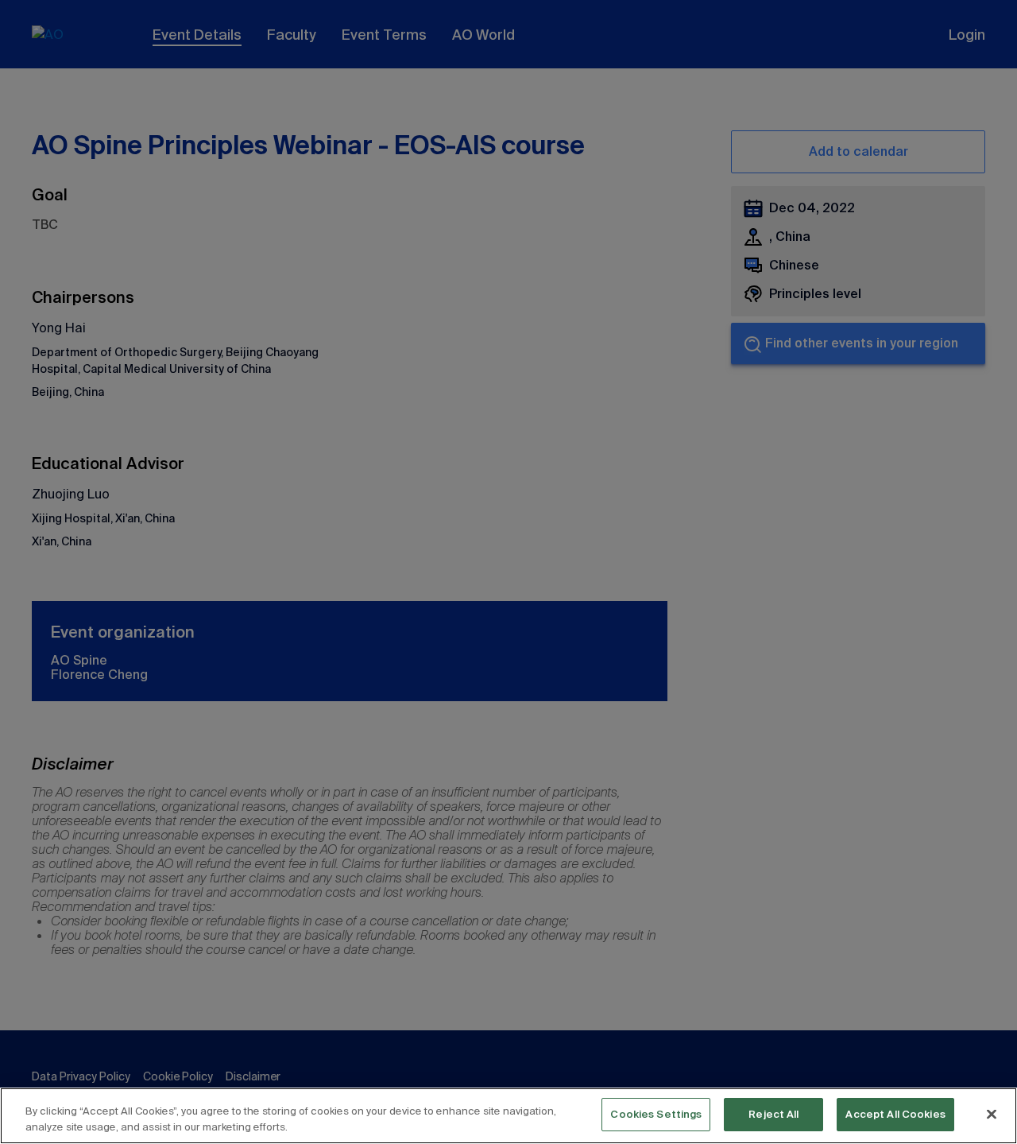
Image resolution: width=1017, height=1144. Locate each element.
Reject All (773, 1114)
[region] (508, 1116)
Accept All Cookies (895, 1114)
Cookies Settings (656, 1114)
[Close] (991, 1113)
